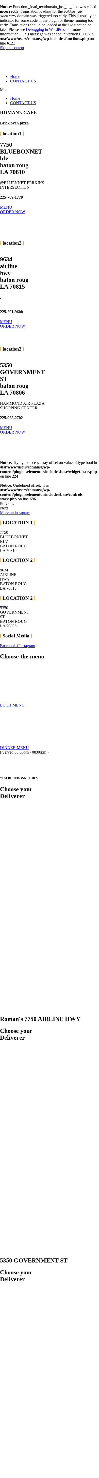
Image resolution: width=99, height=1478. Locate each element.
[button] (49, 90)
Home (15, 76)
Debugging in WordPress (46, 29)
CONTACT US (23, 81)
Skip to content (12, 48)
